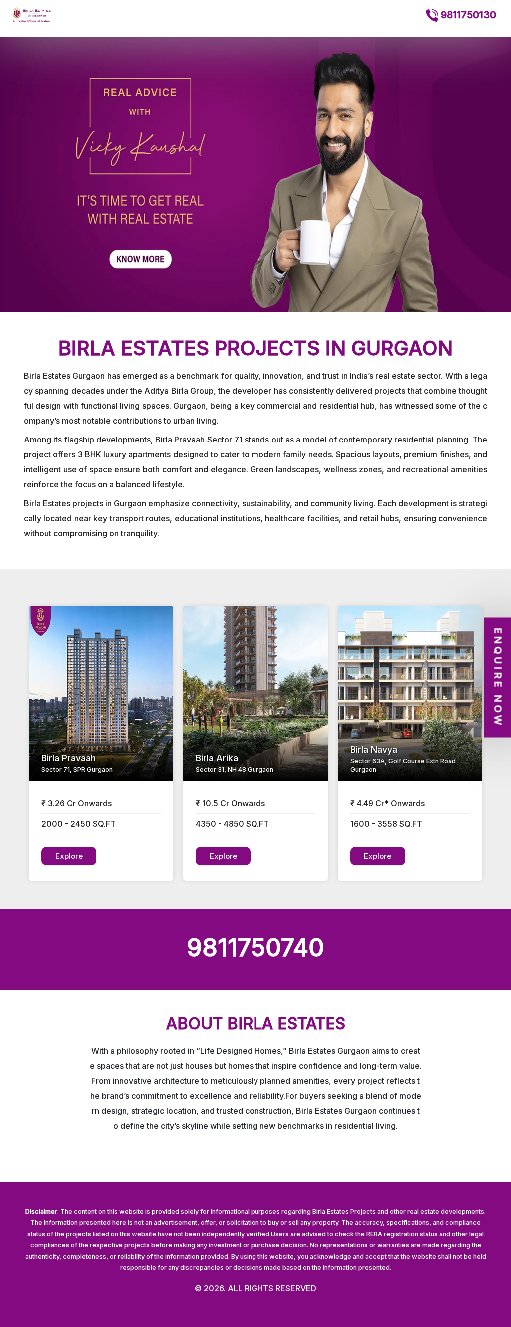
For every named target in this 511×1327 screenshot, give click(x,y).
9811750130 (467, 15)
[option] (255, 174)
